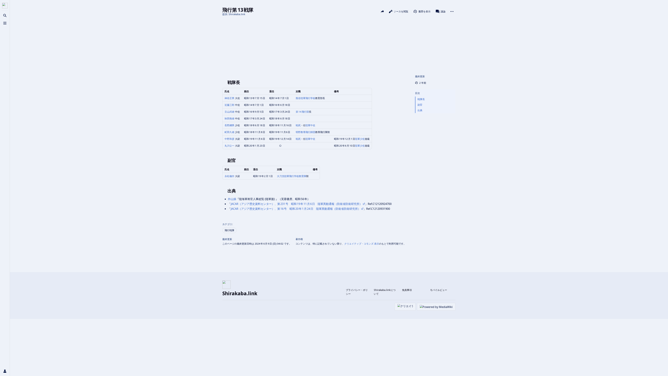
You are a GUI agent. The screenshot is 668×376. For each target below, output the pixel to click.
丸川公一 (229, 145)
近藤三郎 (229, 105)
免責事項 (407, 290)
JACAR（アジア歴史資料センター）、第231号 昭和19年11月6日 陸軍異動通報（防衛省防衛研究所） (296, 204)
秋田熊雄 (229, 118)
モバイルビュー (438, 290)
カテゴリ (227, 224)
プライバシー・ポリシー (357, 291)
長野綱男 (229, 125)
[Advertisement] (338, 45)
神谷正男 (229, 98)
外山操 (232, 199)
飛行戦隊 (229, 230)
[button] (434, 89)
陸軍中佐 (310, 125)
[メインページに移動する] (4, 5)
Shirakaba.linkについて (385, 291)
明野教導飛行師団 (305, 132)
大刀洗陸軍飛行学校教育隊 (291, 176)
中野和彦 (229, 138)
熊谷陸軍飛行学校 (305, 98)
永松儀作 (229, 176)
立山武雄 (229, 111)
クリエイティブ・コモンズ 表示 (361, 243)
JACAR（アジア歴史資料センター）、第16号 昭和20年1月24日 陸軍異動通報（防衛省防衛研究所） (296, 209)
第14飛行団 (302, 111)
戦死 (298, 125)
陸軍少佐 (360, 138)
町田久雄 (229, 132)
